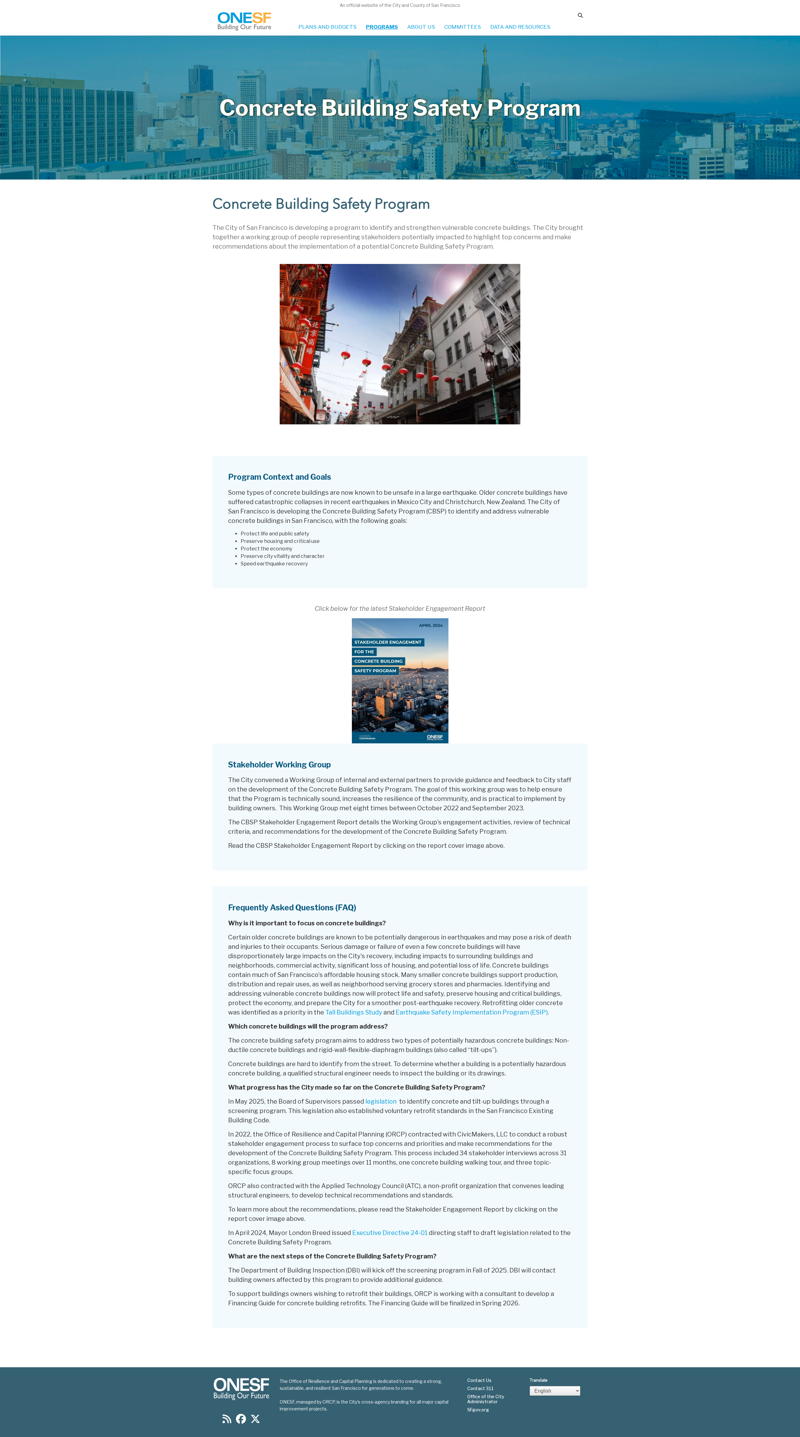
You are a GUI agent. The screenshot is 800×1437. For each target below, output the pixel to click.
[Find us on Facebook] (241, 1421)
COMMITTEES (462, 27)
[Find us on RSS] (226, 1421)
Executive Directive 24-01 (390, 1233)
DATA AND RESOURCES (520, 27)
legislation (382, 1101)
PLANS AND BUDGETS (327, 27)
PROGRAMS (382, 27)
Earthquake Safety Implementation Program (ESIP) (472, 1012)
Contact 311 (480, 1388)
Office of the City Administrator (485, 1399)
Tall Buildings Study (353, 1012)
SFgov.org (478, 1409)
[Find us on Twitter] (255, 1421)
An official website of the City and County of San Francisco (400, 5)
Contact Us (479, 1380)
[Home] (244, 21)
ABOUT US (421, 27)
